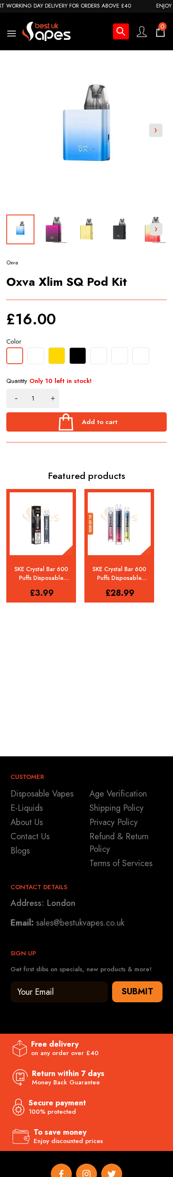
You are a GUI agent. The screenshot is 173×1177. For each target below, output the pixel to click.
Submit (137, 992)
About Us (26, 822)
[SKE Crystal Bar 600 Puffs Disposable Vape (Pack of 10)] (119, 523)
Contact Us (30, 836)
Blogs (20, 851)
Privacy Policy (113, 822)
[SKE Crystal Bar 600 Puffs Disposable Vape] (41, 523)
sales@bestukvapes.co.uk (80, 923)
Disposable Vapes (41, 794)
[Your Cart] (160, 31)
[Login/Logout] (141, 31)
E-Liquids (26, 808)
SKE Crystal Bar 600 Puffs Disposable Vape (41, 573)
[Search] (121, 33)
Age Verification (118, 794)
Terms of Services (120, 863)
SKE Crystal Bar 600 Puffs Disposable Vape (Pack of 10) (119, 573)
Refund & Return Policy (119, 842)
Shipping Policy (116, 808)
